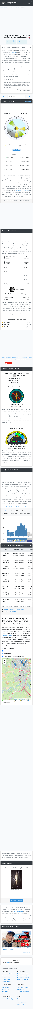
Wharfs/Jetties (8, 653)
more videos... (27, 952)
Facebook (6, 987)
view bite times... (20, 71)
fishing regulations (7, 635)
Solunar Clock (20, 989)
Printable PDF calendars (10, 611)
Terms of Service (21, 1002)
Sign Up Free (16, 149)
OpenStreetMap (22, 699)
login (7, 962)
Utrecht (17, 7)
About (18, 1000)
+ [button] (4, 660)
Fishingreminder (11, 3)
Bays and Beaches (9, 648)
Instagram (6, 989)
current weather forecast (22, 190)
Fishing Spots (3, 7)
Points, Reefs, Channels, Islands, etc (14, 656)
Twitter (6, 993)
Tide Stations (5, 975)
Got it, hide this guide (25, 90)
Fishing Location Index (23, 991)
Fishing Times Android (24, 973)
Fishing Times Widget (8, 999)
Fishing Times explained (23, 987)
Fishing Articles (6, 981)
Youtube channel (18, 911)
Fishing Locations (7, 973)
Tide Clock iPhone (23, 979)
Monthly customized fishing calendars (14, 609)
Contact (19, 999)
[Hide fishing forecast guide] (30, 48)
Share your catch (17, 900)
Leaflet (15, 699)
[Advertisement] (16, 20)
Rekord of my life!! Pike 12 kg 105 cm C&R (16, 868)
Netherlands (11, 7)
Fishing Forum (6, 977)
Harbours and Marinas (10, 651)
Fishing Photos (6, 979)
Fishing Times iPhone (24, 975)
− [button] (4, 663)
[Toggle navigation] (29, 2)
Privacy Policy (20, 1004)
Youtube (6, 991)
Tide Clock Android (23, 977)
